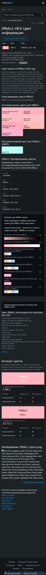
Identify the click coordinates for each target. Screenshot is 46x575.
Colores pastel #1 (8, 348)
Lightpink (23, 63)
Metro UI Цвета (8, 495)
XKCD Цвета (7, 509)
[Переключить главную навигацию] (43, 3)
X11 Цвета (6, 506)
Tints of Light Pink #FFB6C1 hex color (16, 318)
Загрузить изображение (33, 482)
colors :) (5, 328)
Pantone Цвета (8, 498)
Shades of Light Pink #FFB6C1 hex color (17, 321)
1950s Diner (6, 337)
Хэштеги (16, 568)
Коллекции (11, 565)
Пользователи (27, 568)
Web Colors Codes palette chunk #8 (15, 325)
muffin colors (6, 332)
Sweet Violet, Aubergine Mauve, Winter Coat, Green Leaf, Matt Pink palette (23, 342)
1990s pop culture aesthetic (12, 339)
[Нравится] (32, 23)
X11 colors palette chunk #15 (12, 330)
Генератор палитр (33, 565)
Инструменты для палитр (28, 562)
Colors (7, 3)
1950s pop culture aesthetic (12, 323)
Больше (5, 352)
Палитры (11, 562)
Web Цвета (6, 501)
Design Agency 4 (8, 346)
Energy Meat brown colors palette (14, 335)
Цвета (20, 565)
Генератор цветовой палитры (15, 38)
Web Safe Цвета (8, 503)
